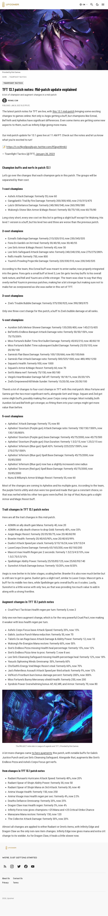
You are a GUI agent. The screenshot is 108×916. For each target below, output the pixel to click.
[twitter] (19, 866)
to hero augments (42, 752)
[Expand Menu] (103, 4)
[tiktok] (38, 866)
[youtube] (33, 866)
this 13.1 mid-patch (63, 111)
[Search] (91, 4)
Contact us (17, 878)
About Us (6, 878)
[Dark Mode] (97, 4)
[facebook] (26, 866)
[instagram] (12, 866)
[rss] (5, 866)
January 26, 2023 (45, 153)
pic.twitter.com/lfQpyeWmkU (50, 146)
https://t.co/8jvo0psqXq (19, 146)
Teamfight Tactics (17, 77)
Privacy (5, 882)
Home (4, 77)
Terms (15, 882)
